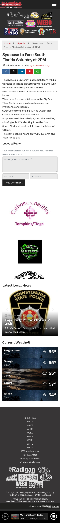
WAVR (30, 425)
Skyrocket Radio (38, 499)
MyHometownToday (40, 65)
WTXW (30, 447)
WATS (30, 421)
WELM (30, 432)
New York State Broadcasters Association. (38, 502)
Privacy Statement (30, 458)
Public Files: (30, 418)
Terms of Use (30, 455)
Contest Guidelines (30, 462)
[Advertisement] (30, 209)
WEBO (30, 429)
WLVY (30, 436)
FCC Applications (30, 451)
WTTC (30, 443)
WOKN (30, 440)
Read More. (18, 331)
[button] (54, 4)
